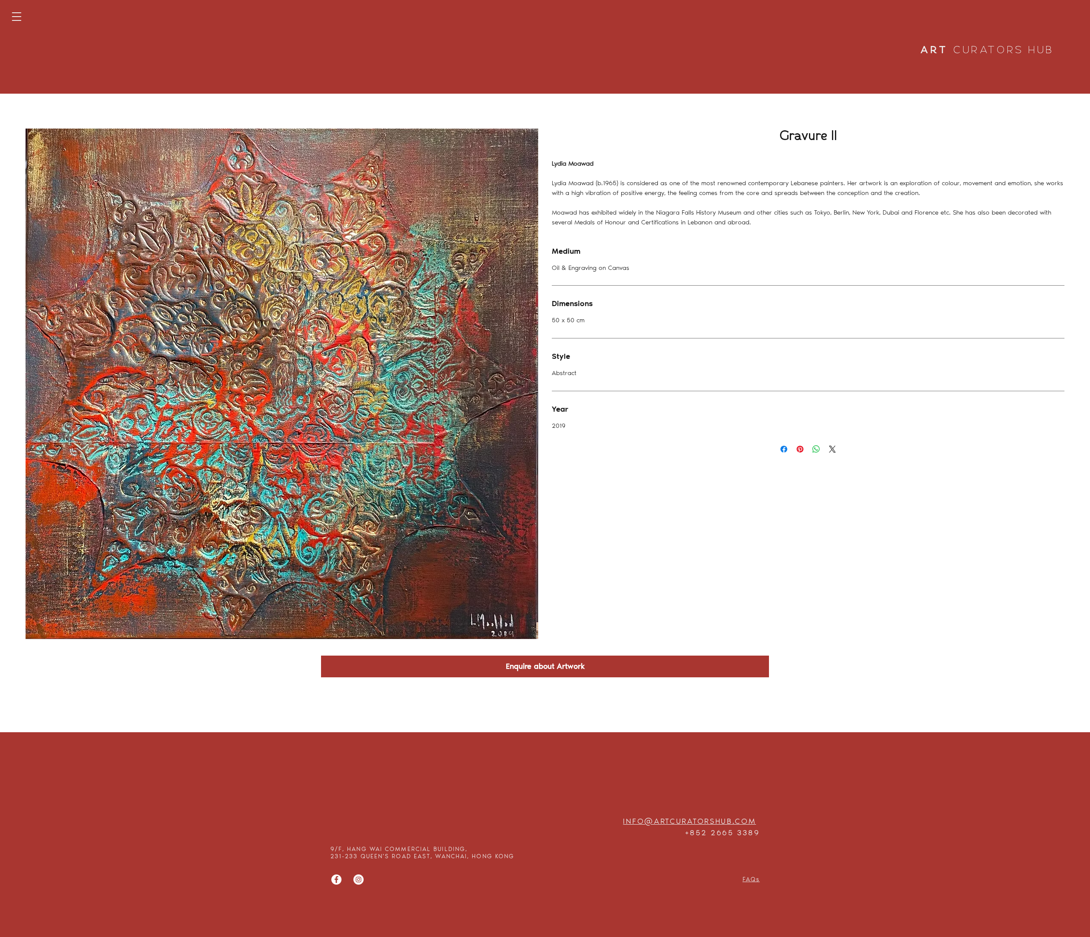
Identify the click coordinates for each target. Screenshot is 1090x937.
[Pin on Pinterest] (800, 449)
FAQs (751, 879)
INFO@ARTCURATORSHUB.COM (689, 821)
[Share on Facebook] (784, 449)
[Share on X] (832, 449)
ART (987, 50)
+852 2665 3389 (722, 832)
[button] (16, 16)
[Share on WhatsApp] (816, 449)
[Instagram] (358, 879)
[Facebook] (336, 879)
